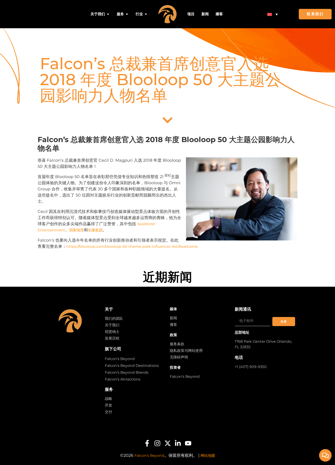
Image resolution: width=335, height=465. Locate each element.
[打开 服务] (127, 14)
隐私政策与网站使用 (186, 350)
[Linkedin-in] (178, 443)
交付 (108, 412)
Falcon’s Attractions (122, 379)
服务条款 (177, 344)
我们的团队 (114, 318)
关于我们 (112, 325)
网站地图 (208, 455)
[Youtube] (188, 443)
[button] (272, 14)
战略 (108, 398)
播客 (173, 324)
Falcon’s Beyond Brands (126, 372)
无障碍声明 (179, 357)
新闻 (173, 318)
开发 (108, 405)
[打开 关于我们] (108, 14)
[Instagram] (157, 443)
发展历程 (112, 338)
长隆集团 (95, 230)
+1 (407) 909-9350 (251, 367)
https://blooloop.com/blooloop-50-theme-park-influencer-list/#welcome (132, 246)
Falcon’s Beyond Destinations (132, 365)
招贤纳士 (112, 332)
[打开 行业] (146, 14)
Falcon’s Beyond (120, 359)
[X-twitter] (167, 443)
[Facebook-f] (147, 443)
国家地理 (76, 230)
